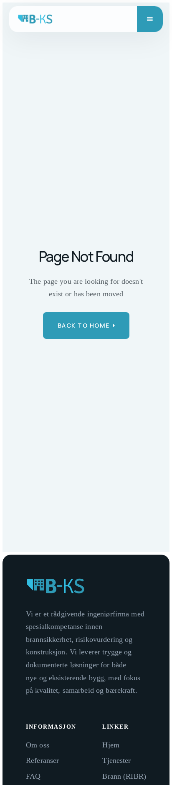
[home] (35, 19)
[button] (150, 19)
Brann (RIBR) (124, 776)
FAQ (33, 776)
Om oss (37, 745)
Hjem (110, 745)
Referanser (42, 760)
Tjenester (116, 760)
